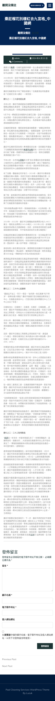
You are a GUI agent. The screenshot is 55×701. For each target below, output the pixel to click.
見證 (6, 438)
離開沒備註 (9, 5)
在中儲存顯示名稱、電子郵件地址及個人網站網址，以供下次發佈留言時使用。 (27, 636)
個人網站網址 (8, 619)
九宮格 (21, 160)
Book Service (36, 5)
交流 (32, 535)
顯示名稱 (7, 595)
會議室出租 (28, 149)
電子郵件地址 (9, 607)
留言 (5, 565)
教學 (13, 67)
